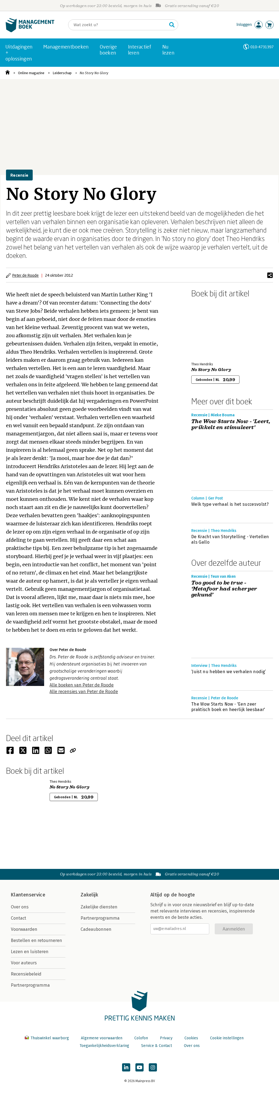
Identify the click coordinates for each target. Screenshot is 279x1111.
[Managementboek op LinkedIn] (126, 1067)
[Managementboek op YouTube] (139, 1067)
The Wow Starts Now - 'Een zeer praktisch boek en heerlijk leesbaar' (228, 706)
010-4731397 (262, 46)
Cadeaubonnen (96, 929)
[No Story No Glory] (210, 329)
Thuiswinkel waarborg (49, 1038)
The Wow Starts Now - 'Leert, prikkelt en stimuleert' (230, 424)
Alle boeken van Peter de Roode (82, 685)
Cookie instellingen (227, 1038)
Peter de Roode (25, 275)
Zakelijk (89, 895)
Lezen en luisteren (29, 951)
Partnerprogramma (30, 985)
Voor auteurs (24, 962)
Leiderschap (62, 73)
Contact (18, 918)
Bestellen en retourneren (36, 940)
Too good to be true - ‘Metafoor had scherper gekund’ (224, 589)
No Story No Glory (94, 73)
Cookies (191, 1038)
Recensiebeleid (26, 974)
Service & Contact (156, 1045)
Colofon (141, 1038)
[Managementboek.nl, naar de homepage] (29, 31)
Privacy (166, 1038)
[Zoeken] (172, 24)
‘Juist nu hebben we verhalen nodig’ (228, 671)
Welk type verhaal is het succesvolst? (230, 504)
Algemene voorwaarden (101, 1038)
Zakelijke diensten (99, 907)
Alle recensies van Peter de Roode (84, 691)
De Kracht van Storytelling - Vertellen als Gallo (230, 539)
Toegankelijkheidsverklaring (104, 1045)
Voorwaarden (24, 929)
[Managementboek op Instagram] (153, 1067)
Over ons (20, 907)
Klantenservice (28, 895)
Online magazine (31, 73)
